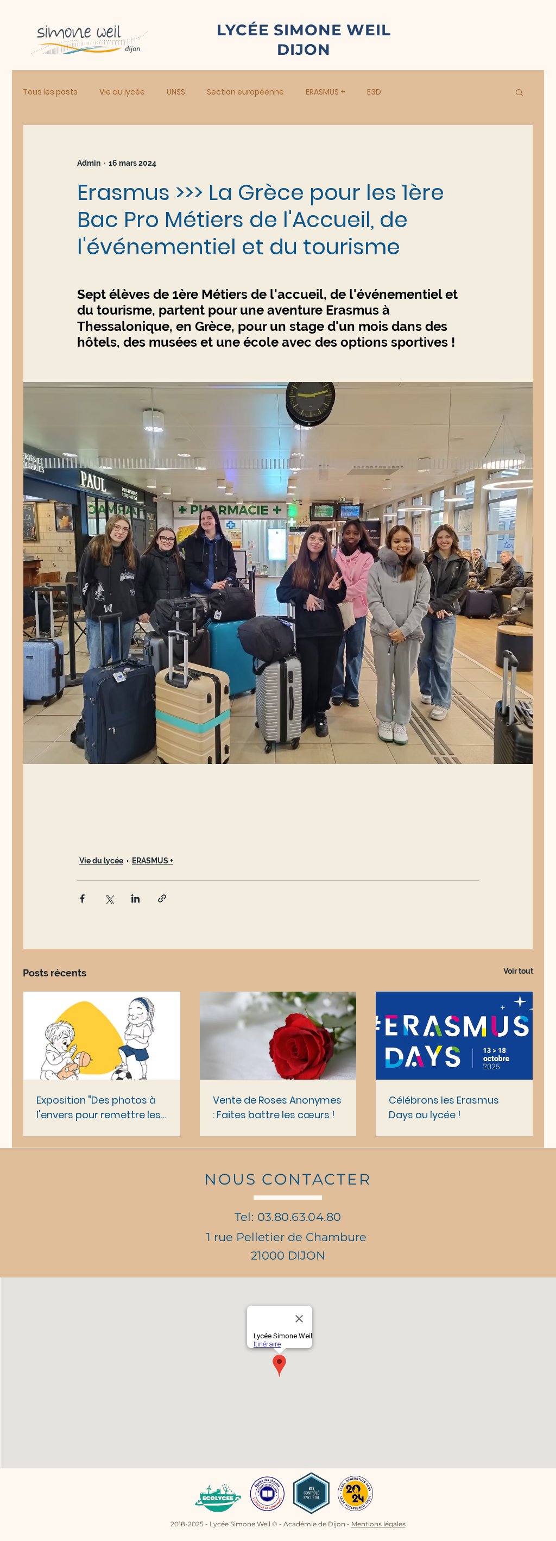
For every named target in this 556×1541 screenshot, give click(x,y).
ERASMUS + (325, 92)
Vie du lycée (122, 92)
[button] (519, 91)
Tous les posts (50, 92)
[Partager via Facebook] (82, 898)
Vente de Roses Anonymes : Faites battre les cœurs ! (277, 1107)
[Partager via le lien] (162, 898)
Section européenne (245, 92)
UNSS (176, 92)
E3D (374, 92)
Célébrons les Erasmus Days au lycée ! (444, 1107)
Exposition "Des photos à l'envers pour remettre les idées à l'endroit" (98, 1107)
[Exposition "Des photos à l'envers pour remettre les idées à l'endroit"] (101, 1036)
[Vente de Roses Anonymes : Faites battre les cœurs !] (278, 1036)
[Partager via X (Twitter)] (109, 898)
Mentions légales (378, 1524)
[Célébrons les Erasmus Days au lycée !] (454, 1036)
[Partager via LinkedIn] (135, 898)
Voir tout (518, 971)
